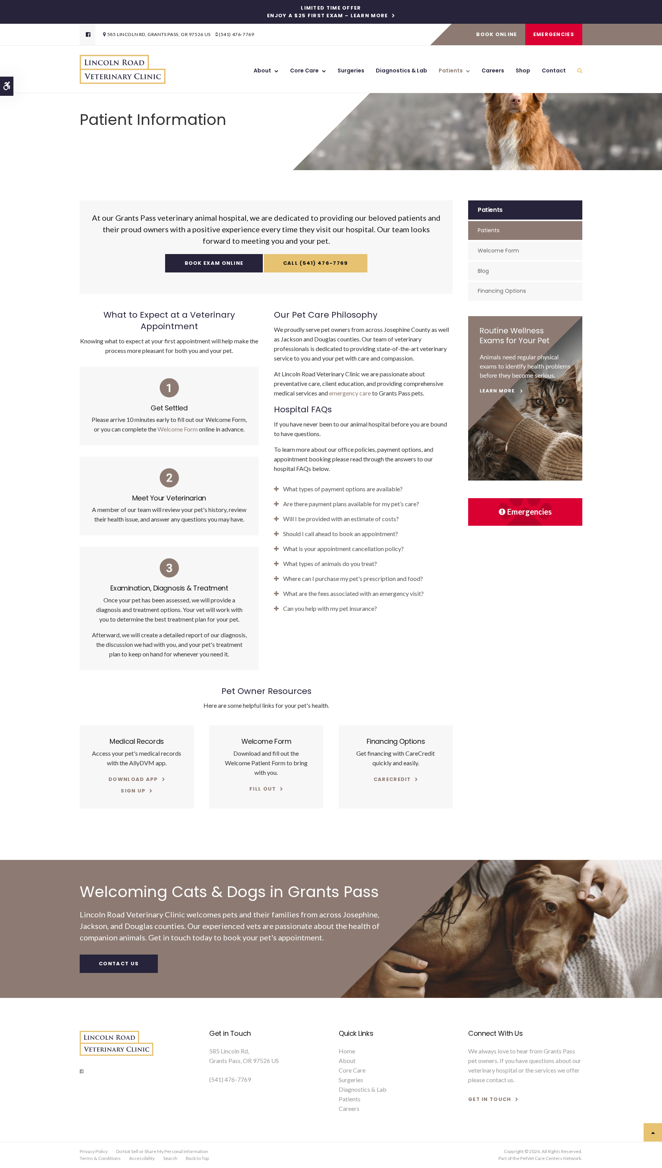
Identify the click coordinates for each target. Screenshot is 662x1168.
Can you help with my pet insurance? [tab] (330, 608)
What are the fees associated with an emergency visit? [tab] (353, 593)
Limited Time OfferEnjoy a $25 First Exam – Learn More (327, 12)
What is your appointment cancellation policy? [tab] (343, 548)
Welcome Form (177, 429)
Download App (133, 779)
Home (347, 1051)
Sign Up (133, 790)
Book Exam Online (214, 263)
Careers (493, 70)
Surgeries (351, 70)
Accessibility (142, 1158)
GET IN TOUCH (489, 1099)
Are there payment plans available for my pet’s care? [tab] (351, 503)
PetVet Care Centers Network (550, 1158)
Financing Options (502, 291)
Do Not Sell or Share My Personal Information (162, 1151)
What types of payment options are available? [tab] (343, 488)
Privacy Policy (94, 1151)
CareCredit (392, 779)
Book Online (496, 34)
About (262, 70)
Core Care (304, 70)
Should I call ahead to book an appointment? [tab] (340, 533)
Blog (483, 271)
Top (653, 1132)
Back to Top (197, 1158)
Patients (451, 70)
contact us (499, 1079)
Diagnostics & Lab (401, 70)
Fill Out (262, 788)
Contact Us (119, 963)
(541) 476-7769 (236, 34)
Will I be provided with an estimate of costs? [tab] (341, 518)
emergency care (349, 393)
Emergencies (553, 34)
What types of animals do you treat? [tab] (330, 563)
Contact (554, 70)
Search (170, 1158)
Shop (523, 70)
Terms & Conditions (100, 1158)
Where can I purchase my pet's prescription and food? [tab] (353, 578)
